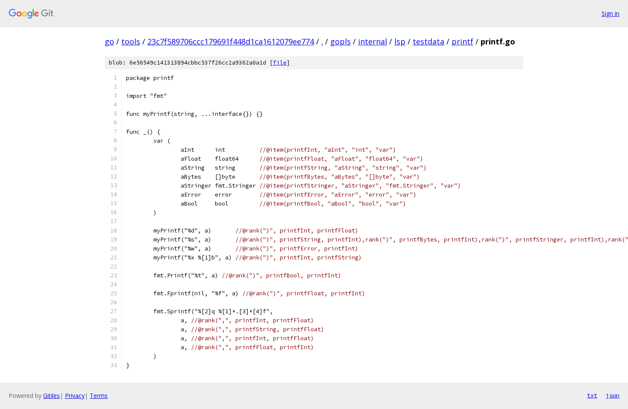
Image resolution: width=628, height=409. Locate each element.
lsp (399, 41)
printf (462, 41)
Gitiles (51, 395)
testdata (428, 41)
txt (592, 395)
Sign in (610, 13)
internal (372, 41)
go (109, 41)
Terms (99, 395)
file (280, 62)
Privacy (75, 395)
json (612, 395)
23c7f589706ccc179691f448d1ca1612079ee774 (230, 41)
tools (130, 41)
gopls (340, 41)
